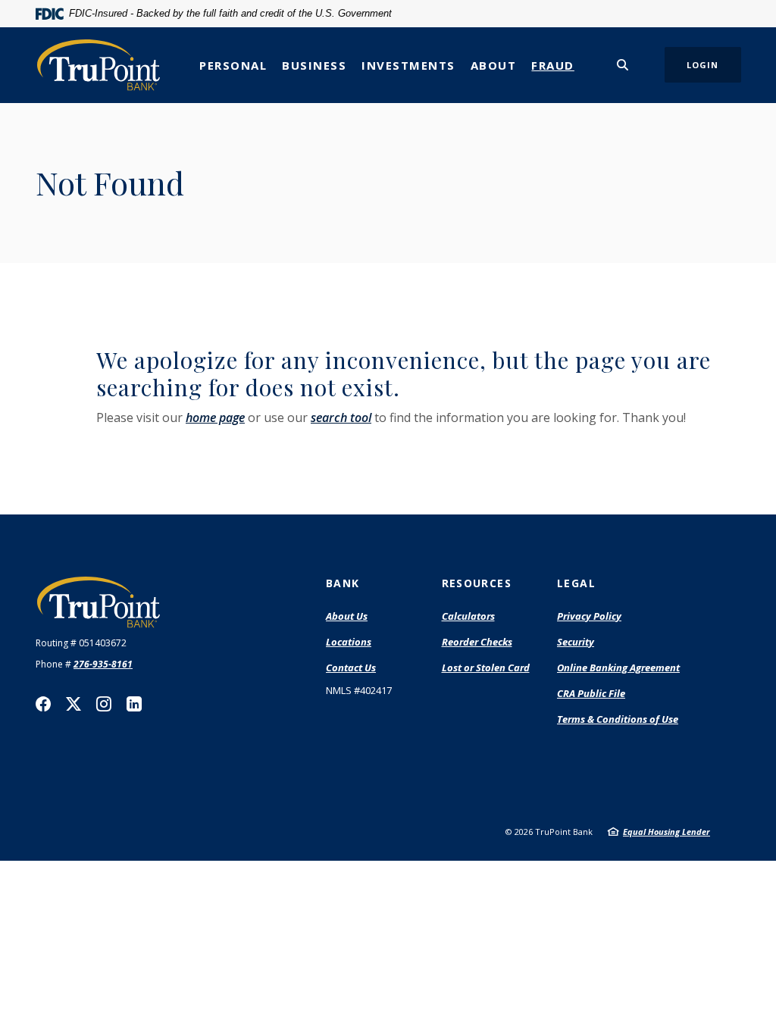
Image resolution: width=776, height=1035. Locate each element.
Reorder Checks (477, 642)
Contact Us (351, 667)
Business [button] (314, 65)
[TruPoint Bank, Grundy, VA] (98, 65)
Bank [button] (343, 583)
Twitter (73, 703)
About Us (347, 616)
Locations (348, 642)
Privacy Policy (589, 616)
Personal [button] (233, 65)
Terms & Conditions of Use (617, 719)
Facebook (43, 703)
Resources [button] (477, 583)
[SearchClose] (623, 64)
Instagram (103, 703)
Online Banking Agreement (618, 667)
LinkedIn (134, 703)
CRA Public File (591, 694)
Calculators (468, 616)
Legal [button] (576, 583)
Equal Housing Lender (666, 831)
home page (215, 417)
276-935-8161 (103, 664)
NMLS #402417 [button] (359, 690)
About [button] (494, 65)
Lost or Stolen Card (486, 667)
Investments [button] (408, 65)
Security (575, 642)
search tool (341, 417)
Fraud (552, 65)
